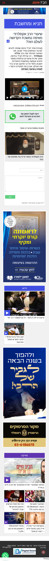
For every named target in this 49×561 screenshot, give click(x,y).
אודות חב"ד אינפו (39, 546)
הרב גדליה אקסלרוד (32, 105)
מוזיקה (24, 455)
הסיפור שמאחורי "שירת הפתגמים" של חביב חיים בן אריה (24, 486)
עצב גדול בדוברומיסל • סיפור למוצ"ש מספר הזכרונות (14, 339)
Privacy (46, 559)
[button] (5, 555)
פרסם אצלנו (11, 546)
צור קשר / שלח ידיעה (24, 546)
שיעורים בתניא (18, 105)
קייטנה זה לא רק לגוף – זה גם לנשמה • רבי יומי (25, 318)
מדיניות (43, 548)
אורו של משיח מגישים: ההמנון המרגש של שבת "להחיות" (15, 506)
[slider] (13, 97)
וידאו (24, 288)
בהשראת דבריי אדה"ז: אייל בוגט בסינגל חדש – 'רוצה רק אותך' (35, 528)
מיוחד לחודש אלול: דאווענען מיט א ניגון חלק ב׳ (16, 528)
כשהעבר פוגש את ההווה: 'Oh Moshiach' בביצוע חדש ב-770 (35, 506)
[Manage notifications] (43, 552)
